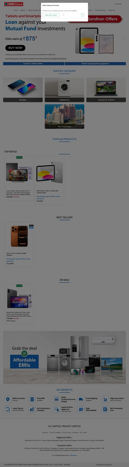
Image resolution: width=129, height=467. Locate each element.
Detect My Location (51, 15)
